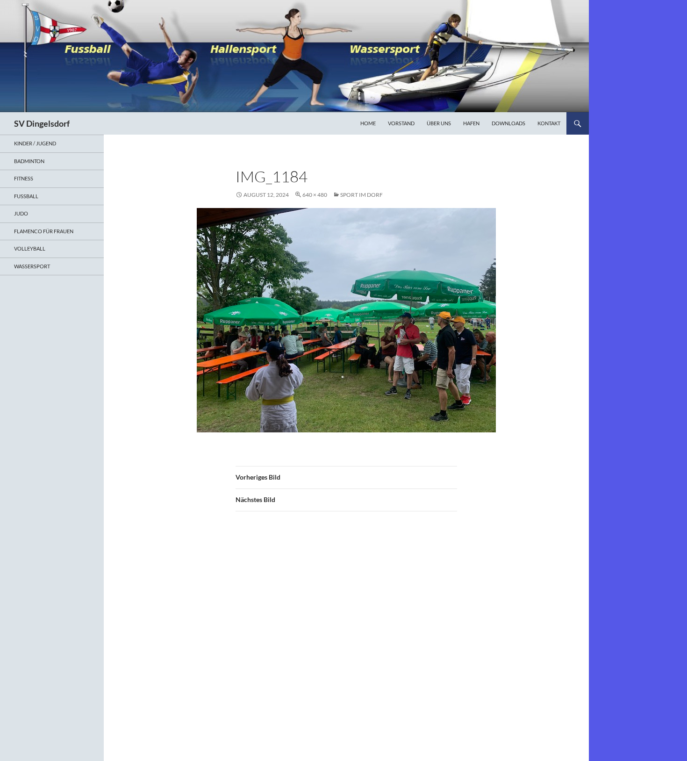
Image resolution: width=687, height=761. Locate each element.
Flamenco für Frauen (43, 231)
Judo (21, 213)
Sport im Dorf (361, 194)
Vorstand (401, 123)
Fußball (26, 196)
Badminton (29, 161)
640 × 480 (314, 194)
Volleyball (29, 248)
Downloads (508, 123)
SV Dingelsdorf (42, 123)
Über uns (439, 123)
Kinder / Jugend (35, 143)
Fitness (23, 178)
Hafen (471, 123)
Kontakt (548, 123)
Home (368, 123)
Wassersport (32, 266)
